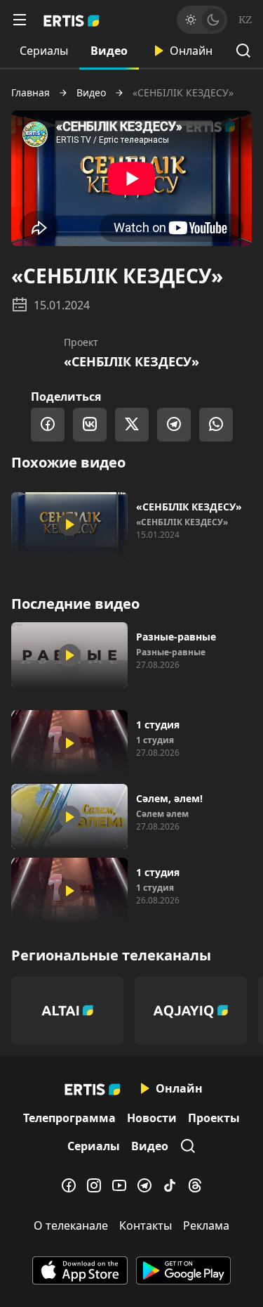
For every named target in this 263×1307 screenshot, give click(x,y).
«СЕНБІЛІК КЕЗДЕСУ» (131, 361)
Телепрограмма (69, 1118)
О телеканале (71, 1225)
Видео (109, 50)
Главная (30, 92)
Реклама (206, 1225)
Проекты (214, 1118)
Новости (152, 1118)
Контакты (145, 1225)
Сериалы (44, 50)
